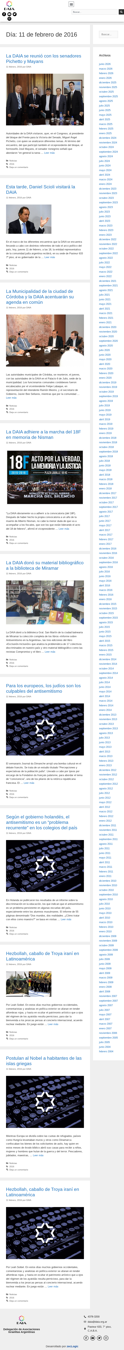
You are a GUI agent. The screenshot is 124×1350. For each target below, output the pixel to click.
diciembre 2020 (107, 327)
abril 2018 (104, 474)
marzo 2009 (105, 977)
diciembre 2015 (107, 604)
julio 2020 (104, 350)
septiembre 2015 (108, 617)
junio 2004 (105, 1046)
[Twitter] (14, 14)
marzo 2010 (105, 922)
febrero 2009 (106, 982)
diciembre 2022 (107, 239)
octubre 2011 (106, 834)
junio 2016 (105, 576)
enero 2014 (105, 710)
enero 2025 (105, 133)
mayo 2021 (105, 304)
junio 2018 (105, 465)
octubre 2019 (106, 391)
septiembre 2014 (108, 673)
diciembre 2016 (107, 548)
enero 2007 (105, 1028)
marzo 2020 (105, 368)
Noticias (13, 160)
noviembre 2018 (108, 442)
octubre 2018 (106, 447)
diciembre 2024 (107, 137)
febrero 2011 (106, 871)
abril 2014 (104, 696)
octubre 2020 (106, 336)
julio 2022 (104, 262)
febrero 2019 (106, 428)
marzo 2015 (105, 645)
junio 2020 (105, 354)
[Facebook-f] (4, 14)
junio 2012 (105, 797)
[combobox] (94, 12)
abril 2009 (104, 973)
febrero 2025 (106, 128)
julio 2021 (104, 294)
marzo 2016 (105, 590)
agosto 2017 (106, 511)
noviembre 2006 (108, 1033)
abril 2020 (104, 364)
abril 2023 (104, 221)
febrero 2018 (106, 484)
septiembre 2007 (108, 1000)
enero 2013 (105, 765)
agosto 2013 (106, 733)
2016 (11, 164)
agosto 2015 (106, 622)
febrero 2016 (106, 594)
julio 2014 (104, 682)
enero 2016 (105, 599)
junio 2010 (105, 908)
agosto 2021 (106, 290)
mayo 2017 (105, 525)
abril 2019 (104, 419)
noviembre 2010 (108, 885)
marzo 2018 (105, 479)
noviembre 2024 (108, 142)
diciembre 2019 (107, 382)
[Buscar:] (108, 34)
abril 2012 (104, 807)
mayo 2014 (105, 691)
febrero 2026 (106, 73)
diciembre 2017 (107, 493)
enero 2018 (105, 488)
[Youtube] (9, 14)
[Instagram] (9, 18)
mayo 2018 (105, 470)
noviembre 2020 (108, 331)
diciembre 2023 (107, 188)
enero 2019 (105, 433)
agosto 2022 (106, 257)
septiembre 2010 (108, 894)
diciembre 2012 (107, 770)
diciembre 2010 (107, 880)
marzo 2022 (105, 271)
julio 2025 (104, 105)
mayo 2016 (105, 580)
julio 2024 (104, 161)
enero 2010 (105, 931)
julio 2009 (104, 959)
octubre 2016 (106, 557)
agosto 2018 (106, 456)
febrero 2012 (106, 816)
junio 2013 (105, 742)
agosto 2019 (106, 401)
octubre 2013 (106, 724)
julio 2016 (104, 571)
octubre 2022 (106, 248)
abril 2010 (104, 917)
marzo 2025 (105, 124)
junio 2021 (105, 299)
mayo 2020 (105, 359)
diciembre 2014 (107, 659)
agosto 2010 (106, 899)
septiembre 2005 (108, 1037)
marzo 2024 (105, 179)
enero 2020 (105, 377)
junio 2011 (104, 853)
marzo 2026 (105, 68)
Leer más (49, 152)
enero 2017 (105, 543)
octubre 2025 (106, 91)
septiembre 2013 (108, 728)
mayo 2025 (105, 114)
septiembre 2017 (108, 507)
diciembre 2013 (107, 714)
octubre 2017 (106, 502)
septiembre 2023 (108, 202)
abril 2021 (104, 308)
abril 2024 (104, 174)
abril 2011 (104, 862)
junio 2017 (105, 520)
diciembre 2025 (107, 82)
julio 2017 (104, 516)
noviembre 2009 (108, 940)
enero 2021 (105, 322)
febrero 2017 (106, 539)
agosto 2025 (106, 101)
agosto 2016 (106, 567)
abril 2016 (104, 585)
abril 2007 (104, 1019)
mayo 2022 (105, 267)
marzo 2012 (105, 811)
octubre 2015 (106, 613)
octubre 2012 (106, 779)
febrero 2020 (106, 373)
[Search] (121, 12)
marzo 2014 (105, 700)
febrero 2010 (106, 927)
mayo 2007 (105, 1014)
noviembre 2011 (108, 830)
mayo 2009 (105, 968)
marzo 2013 (105, 756)
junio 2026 (105, 64)
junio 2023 (105, 216)
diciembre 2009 (107, 936)
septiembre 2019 (108, 396)
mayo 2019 (105, 414)
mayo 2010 (105, 913)
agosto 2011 (106, 843)
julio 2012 (104, 793)
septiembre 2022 (108, 253)
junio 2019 (105, 410)
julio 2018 (104, 460)
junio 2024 (105, 165)
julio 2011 (104, 848)
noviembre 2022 (108, 244)
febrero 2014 (106, 705)
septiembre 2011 (108, 839)
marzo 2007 (105, 1023)
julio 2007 (104, 1010)
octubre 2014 (106, 668)
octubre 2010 (106, 890)
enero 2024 (105, 184)
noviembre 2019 (108, 387)
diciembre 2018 (107, 437)
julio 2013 (104, 737)
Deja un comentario (18, 167)
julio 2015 (104, 627)
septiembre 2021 (108, 285)
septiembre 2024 (108, 151)
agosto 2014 (106, 677)
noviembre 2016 (108, 553)
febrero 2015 (106, 650)
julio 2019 (104, 405)
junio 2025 (105, 110)
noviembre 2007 (108, 996)
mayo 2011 (105, 857)
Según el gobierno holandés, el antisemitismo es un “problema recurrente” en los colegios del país (41, 822)
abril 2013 (104, 751)
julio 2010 (104, 903)
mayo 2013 (105, 746)
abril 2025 (104, 119)
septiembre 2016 (108, 562)
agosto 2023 (106, 207)
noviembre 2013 (108, 719)
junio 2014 (105, 687)
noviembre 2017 (108, 497)
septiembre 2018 (108, 451)
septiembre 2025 (108, 96)
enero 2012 (105, 820)
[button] (71, 4)
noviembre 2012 (108, 774)
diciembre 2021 (107, 281)
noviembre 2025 (108, 87)
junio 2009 (105, 963)
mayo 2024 (105, 170)
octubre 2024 (106, 147)
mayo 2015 (105, 636)
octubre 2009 (106, 945)
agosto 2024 (106, 156)
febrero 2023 (106, 230)
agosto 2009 (106, 954)
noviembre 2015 (108, 608)
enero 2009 (105, 986)
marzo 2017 (105, 534)
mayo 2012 (105, 802)
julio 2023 (104, 211)
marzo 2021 (105, 313)
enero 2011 (105, 876)
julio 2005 (104, 1042)
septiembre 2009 (108, 950)
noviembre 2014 (108, 663)
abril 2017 (104, 530)
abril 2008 (104, 991)
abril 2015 (104, 640)
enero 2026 (105, 78)
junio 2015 (105, 631)
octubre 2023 (106, 198)
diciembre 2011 (107, 825)
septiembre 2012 (108, 783)
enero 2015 (105, 654)
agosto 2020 (106, 345)
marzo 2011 (105, 866)
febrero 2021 (106, 317)
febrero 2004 (106, 1051)
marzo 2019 (105, 424)
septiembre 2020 (108, 340)
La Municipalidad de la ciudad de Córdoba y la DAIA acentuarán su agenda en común (40, 297)
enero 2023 (105, 234)
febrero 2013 (106, 760)
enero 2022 (105, 276)
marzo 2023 (105, 225)
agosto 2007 (106, 1005)
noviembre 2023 (108, 193)
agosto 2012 (106, 788)
